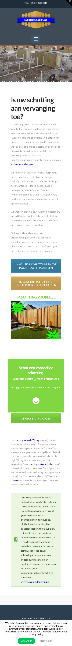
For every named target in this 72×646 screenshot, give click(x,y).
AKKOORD (26, 640)
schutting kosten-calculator (41, 464)
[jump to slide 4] (12, 81)
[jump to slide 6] (19, 81)
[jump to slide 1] (1, 81)
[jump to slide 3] (8, 81)
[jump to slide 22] (5, 85)
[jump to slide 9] (29, 81)
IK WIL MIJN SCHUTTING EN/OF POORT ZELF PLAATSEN (36, 283)
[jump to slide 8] (26, 81)
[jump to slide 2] (5, 81)
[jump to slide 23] (8, 85)
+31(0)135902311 (38, 3)
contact (14, 480)
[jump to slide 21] (1, 85)
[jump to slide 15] (50, 81)
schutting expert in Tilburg (27, 440)
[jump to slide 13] (43, 81)
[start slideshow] (36, 78)
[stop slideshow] (36, 89)
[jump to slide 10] (33, 81)
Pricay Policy (45, 640)
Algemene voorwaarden (35, 618)
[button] (35, 39)
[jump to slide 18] (61, 81)
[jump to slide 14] (47, 81)
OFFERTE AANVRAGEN (36, 418)
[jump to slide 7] (22, 81)
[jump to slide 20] (68, 81)
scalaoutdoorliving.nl (22, 164)
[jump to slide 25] (15, 85)
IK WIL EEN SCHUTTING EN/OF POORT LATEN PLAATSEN (36, 266)
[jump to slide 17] (57, 81)
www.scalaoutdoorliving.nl (35, 581)
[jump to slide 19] (64, 81)
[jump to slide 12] (40, 81)
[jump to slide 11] (36, 81)
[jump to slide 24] (12, 85)
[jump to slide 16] (54, 81)
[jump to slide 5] (15, 81)
